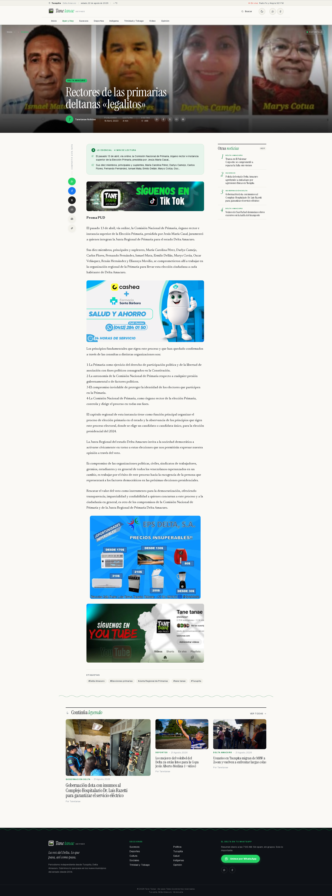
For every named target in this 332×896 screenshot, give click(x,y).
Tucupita (178, 851)
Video (152, 20)
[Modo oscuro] (262, 11)
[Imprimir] (183, 119)
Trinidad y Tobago (134, 20)
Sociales (134, 860)
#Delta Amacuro (97, 681)
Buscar (248, 11)
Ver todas (256, 713)
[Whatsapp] (272, 11)
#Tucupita (196, 681)
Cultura (133, 855)
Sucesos (83, 20)
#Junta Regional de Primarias (153, 681)
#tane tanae (179, 681)
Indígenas (178, 860)
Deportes (99, 20)
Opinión (165, 20)
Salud (176, 855)
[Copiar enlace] (72, 228)
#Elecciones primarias (121, 681)
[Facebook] (280, 11)
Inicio (54, 20)
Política (177, 846)
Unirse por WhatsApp (243, 858)
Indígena (114, 20)
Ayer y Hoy (68, 20)
